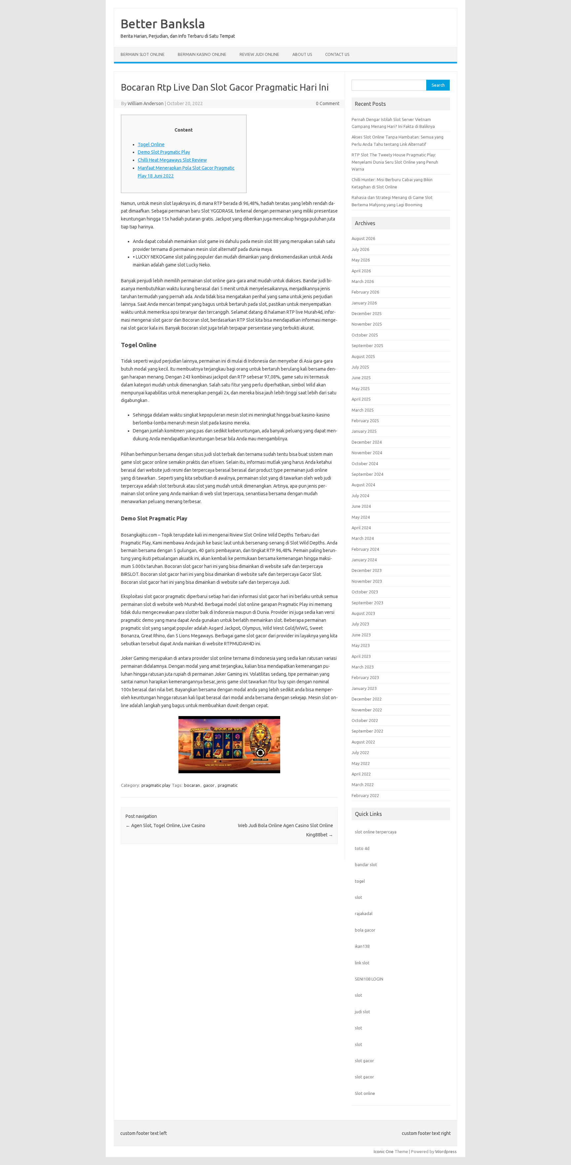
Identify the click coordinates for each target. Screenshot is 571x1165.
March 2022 (363, 784)
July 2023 (360, 624)
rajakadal (363, 913)
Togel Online (151, 144)
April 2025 (361, 399)
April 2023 (361, 656)
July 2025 (360, 367)
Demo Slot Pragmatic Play (164, 152)
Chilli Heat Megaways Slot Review (172, 160)
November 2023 (367, 581)
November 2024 (367, 452)
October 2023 (365, 591)
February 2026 (365, 292)
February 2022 (365, 795)
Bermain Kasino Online (202, 54)
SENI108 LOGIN (369, 979)
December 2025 (367, 313)
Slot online (365, 1093)
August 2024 (363, 484)
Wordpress (446, 1151)
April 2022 (361, 774)
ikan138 (362, 946)
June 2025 (361, 377)
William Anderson (146, 103)
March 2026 (363, 281)
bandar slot (366, 864)
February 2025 (365, 420)
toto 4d (362, 848)
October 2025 (365, 335)
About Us (302, 54)
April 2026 (361, 270)
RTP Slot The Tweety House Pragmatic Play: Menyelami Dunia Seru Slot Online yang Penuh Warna (395, 161)
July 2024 (360, 495)
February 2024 (365, 549)
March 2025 (363, 410)
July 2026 (360, 249)
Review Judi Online (259, 54)
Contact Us (337, 54)
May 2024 (361, 517)
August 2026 (363, 238)
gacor (208, 785)
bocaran (192, 785)
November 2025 (367, 324)
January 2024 (364, 559)
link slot (362, 962)
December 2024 (367, 442)
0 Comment (327, 103)
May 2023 (361, 645)
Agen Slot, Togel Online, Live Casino (165, 825)
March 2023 (363, 666)
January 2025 (364, 431)
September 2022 (367, 731)
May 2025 (361, 388)
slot (358, 897)
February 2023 (365, 677)
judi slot (362, 1011)
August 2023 (363, 613)
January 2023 (364, 688)
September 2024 (367, 474)
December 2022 (367, 699)
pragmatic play (155, 785)
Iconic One (384, 1151)
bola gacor (365, 930)
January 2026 (364, 303)
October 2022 (365, 720)
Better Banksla (163, 23)
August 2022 (363, 742)
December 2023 (367, 570)
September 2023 (367, 602)
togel (360, 881)
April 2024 (361, 527)
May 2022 (361, 763)
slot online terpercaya (376, 831)
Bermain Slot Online (143, 54)
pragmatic (228, 785)
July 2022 (360, 752)
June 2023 (361, 634)
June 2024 (361, 506)
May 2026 (361, 260)
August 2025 (363, 356)
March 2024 (363, 538)
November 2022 (367, 709)
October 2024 (365, 463)
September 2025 (367, 345)
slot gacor (364, 1060)
